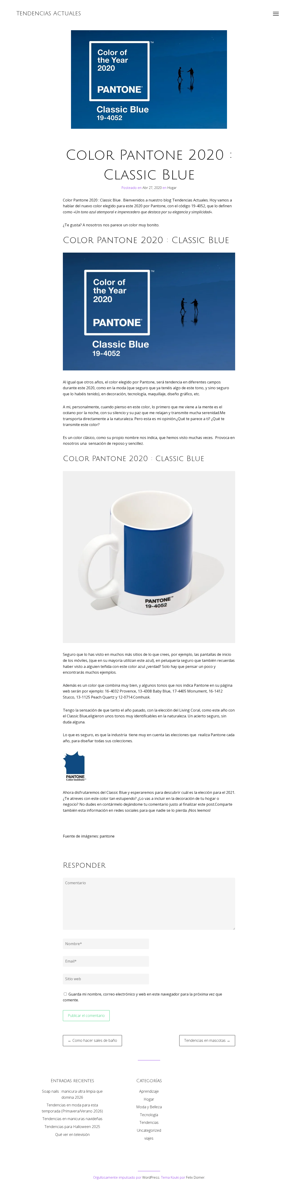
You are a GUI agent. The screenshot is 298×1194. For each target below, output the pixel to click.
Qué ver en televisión (72, 1134)
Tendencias (149, 1122)
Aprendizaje (149, 1091)
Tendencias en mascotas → (207, 1040)
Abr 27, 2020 (152, 187)
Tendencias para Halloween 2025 (72, 1126)
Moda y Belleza (149, 1106)
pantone (107, 836)
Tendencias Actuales (48, 13)
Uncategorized (149, 1130)
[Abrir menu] (276, 14)
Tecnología (149, 1114)
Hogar (171, 187)
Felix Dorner (195, 1177)
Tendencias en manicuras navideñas (72, 1118)
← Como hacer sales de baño (92, 1040)
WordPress (150, 1177)
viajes (148, 1138)
